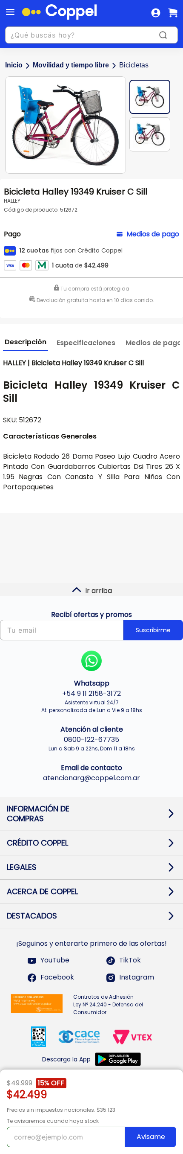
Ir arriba (98, 591)
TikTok (130, 960)
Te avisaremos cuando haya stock (53, 1121)
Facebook (57, 977)
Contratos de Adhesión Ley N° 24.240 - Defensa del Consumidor (108, 1004)
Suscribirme (153, 630)
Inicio (14, 65)
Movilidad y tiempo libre (71, 65)
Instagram (136, 977)
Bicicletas (134, 65)
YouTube (54, 960)
